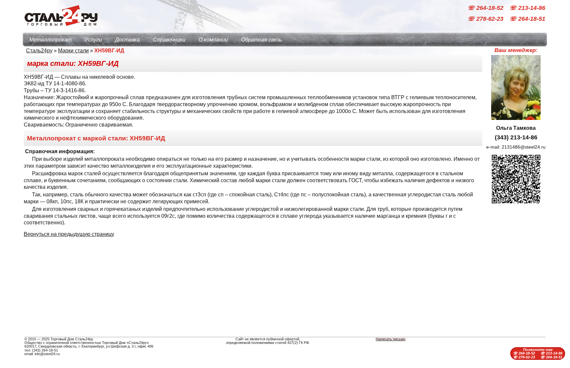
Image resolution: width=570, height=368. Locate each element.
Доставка (127, 39)
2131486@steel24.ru (524, 147)
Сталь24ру (39, 50)
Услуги (93, 39)
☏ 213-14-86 (527, 8)
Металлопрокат (50, 39)
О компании (213, 39)
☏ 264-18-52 (486, 8)
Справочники (169, 39)
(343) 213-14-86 (516, 137)
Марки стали (73, 50)
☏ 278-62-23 (486, 19)
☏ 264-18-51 (527, 19)
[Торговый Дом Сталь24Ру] (61, 29)
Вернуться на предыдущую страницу (69, 234)
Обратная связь (261, 39)
